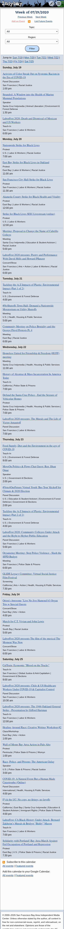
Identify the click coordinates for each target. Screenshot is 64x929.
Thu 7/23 (7, 61)
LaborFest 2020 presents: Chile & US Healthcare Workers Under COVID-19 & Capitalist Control (29, 687)
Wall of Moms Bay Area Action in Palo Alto (26, 744)
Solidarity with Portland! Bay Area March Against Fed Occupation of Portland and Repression (30, 842)
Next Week (41, 17)
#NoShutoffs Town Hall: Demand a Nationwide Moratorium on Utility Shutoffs (28, 307)
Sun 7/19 (18, 57)
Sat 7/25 (29, 61)
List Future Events (43, 21)
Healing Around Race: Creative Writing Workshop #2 (32, 727)
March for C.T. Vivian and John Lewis (23, 621)
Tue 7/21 (41, 57)
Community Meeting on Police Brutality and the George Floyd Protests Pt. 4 (29, 328)
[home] (29, 3)
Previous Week (25, 17)
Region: (32, 37)
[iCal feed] (4, 862)
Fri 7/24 (18, 61)
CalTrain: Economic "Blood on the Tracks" (26, 665)
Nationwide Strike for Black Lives (21, 145)
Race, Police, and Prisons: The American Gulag (28, 761)
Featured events (24, 866)
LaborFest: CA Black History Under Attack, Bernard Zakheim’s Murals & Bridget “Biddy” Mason (31, 821)
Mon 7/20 (29, 57)
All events (7, 866)
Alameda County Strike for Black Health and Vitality (32, 196)
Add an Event (18, 21)
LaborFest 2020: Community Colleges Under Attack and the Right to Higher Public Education (31, 533)
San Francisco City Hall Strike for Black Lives (28, 179)
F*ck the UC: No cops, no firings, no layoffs (26, 799)
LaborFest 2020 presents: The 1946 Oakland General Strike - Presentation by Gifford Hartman (32, 708)
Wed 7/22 (53, 57)
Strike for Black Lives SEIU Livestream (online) (29, 214)
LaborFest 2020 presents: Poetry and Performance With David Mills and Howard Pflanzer (30, 256)
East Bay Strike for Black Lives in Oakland (26, 162)
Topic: (32, 27)
